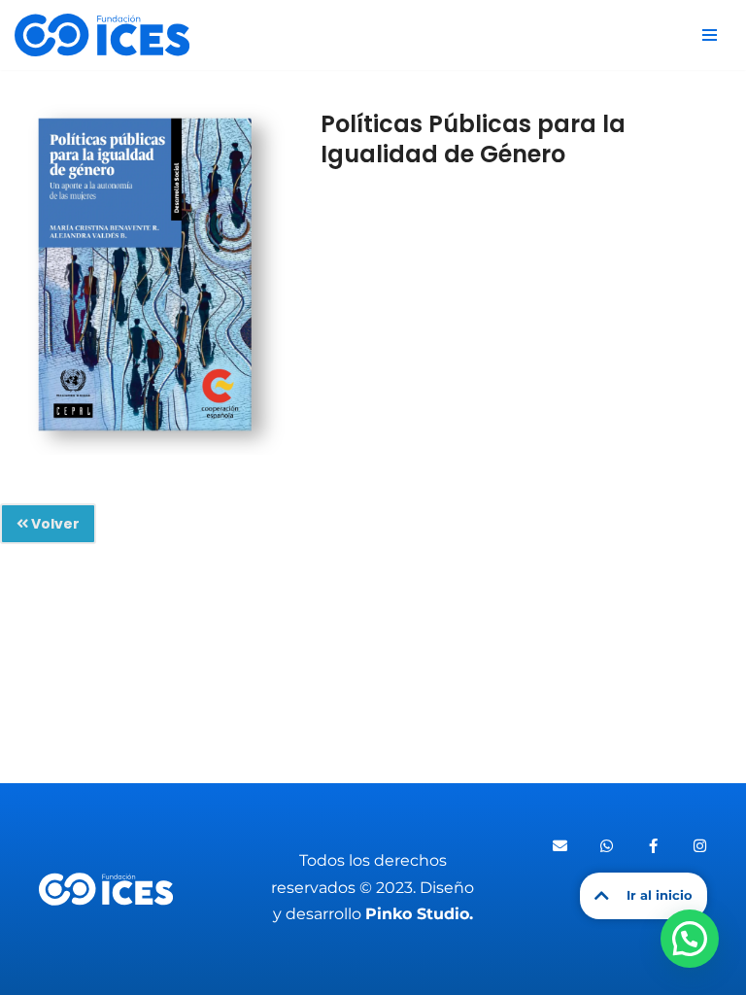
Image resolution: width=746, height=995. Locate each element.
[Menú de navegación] (709, 35)
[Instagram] (700, 846)
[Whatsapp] (607, 846)
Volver (54, 523)
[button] (690, 938)
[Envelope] (560, 846)
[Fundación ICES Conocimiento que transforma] (102, 35)
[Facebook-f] (653, 846)
